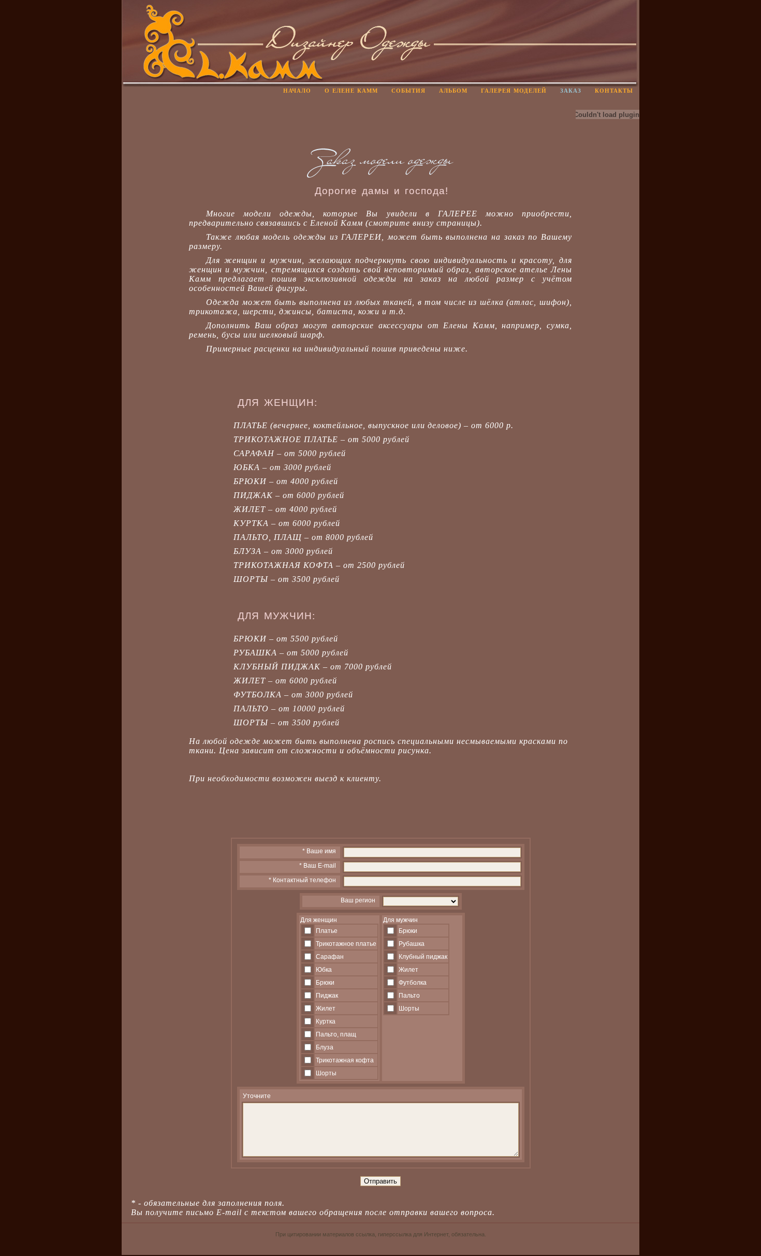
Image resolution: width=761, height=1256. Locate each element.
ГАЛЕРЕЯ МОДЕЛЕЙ (514, 90)
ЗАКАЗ (570, 90)
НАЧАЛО (297, 90)
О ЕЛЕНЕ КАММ (351, 90)
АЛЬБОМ (453, 90)
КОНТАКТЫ (614, 90)
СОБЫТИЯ (408, 90)
